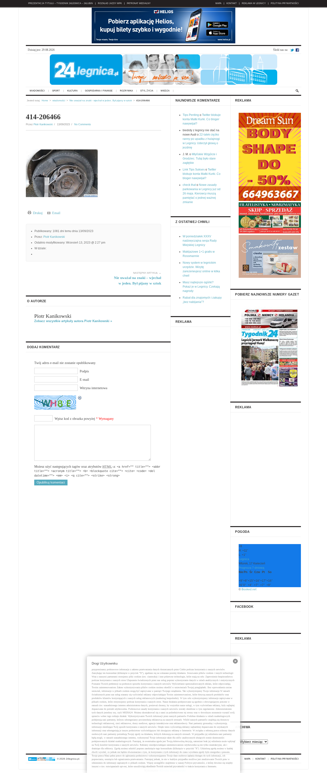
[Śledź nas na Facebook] (297, 49)
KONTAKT (231, 3)
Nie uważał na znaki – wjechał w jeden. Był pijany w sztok (137, 278)
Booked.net (249, 589)
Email (55, 213)
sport (56, 91)
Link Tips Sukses (194, 169)
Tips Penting (191, 115)
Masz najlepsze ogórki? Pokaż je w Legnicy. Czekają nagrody (201, 287)
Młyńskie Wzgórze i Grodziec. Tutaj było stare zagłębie (200, 159)
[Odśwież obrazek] (80, 398)
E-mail (84, 379)
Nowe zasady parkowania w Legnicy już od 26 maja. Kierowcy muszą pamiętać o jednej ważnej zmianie (201, 193)
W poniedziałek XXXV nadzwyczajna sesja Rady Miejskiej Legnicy (200, 241)
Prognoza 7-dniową (251, 567)
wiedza (165, 91)
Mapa (218, 3)
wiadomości (37, 91)
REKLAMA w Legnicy (254, 3)
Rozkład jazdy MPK (110, 3)
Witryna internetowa (93, 388)
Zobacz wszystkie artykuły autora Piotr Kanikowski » (73, 321)
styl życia (146, 91)
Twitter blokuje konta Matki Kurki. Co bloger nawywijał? (202, 119)
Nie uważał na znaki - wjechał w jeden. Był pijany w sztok (100, 100)
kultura (72, 91)
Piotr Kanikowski (43, 124)
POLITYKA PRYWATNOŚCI (285, 3)
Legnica (244, 559)
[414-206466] (62, 196)
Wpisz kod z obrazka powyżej (75, 419)
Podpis (84, 371)
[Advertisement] (270, 467)
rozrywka (126, 91)
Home (45, 100)
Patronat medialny (139, 3)
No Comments (82, 124)
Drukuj (37, 213)
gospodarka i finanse (99, 91)
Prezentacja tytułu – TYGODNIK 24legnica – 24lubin (60, 3)
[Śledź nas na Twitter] (292, 49)
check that (189, 185)
